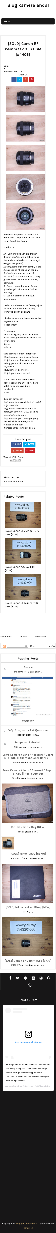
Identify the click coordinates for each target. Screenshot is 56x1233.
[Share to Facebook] (19, 460)
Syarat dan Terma (18, 241)
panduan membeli (20, 373)
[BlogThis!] (14, 460)
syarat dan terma (20, 369)
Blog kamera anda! (28, 5)
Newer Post (6, 636)
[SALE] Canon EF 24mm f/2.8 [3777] (28, 960)
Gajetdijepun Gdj (30, 1086)
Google (28, 667)
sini (33, 427)
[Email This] (11, 460)
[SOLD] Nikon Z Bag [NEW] (28, 827)
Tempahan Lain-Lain (28, 742)
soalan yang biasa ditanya (24, 357)
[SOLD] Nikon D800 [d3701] (28, 853)
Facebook (8, 389)
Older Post (40, 636)
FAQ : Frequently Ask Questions (28, 730)
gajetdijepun (19, 415)
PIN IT (31, 451)
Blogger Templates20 (27, 1223)
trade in (14, 405)
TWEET (31, 444)
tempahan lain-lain (13, 424)
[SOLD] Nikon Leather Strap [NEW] (28, 907)
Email (6, 392)
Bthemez (28, 1228)
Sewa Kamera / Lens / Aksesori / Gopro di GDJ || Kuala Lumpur (28, 772)
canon (5, 67)
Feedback (28, 720)
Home (23, 636)
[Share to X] (16, 460)
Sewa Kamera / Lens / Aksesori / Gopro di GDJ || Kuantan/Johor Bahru (28, 756)
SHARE (17, 444)
